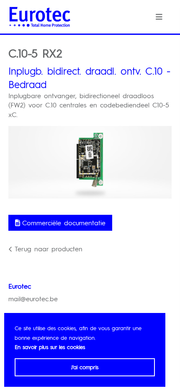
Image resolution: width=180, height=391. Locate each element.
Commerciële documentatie (63, 222)
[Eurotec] (39, 16)
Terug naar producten (48, 248)
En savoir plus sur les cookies (50, 346)
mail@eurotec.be (33, 298)
